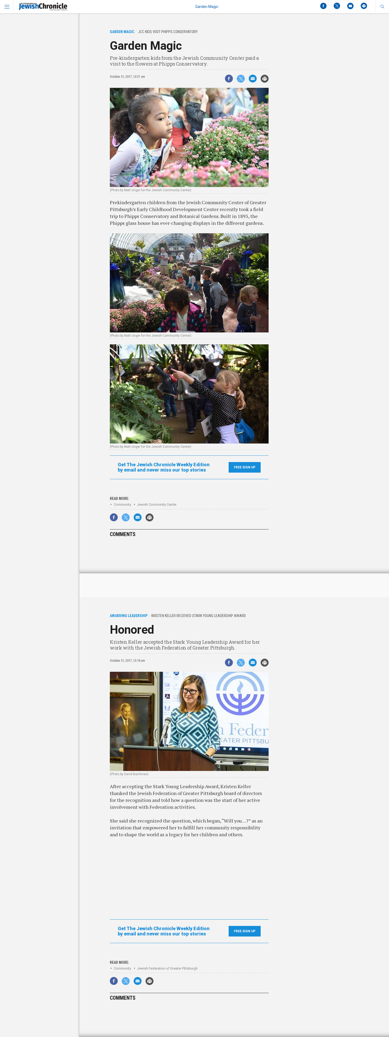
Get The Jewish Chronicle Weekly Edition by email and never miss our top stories (164, 467)
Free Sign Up (244, 467)
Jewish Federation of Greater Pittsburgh (167, 968)
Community (122, 504)
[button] (382, 6)
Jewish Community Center (157, 504)
